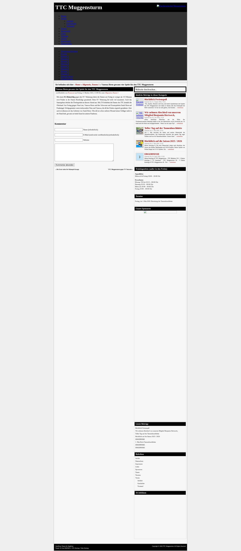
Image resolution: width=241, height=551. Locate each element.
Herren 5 (65, 66)
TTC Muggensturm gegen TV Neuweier (120, 169)
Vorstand (70, 26)
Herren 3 (65, 61)
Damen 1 (65, 74)
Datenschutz (66, 44)
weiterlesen (180, 107)
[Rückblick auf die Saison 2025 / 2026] (139, 143)
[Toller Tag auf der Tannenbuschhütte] (139, 130)
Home (63, 16)
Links (63, 33)
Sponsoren (65, 31)
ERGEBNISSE (151, 154)
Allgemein (86, 85)
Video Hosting (84, 548)
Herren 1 (65, 56)
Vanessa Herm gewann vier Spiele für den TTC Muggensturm (82, 89)
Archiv (64, 38)
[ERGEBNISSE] (139, 156)
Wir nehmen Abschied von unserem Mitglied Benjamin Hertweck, (162, 113)
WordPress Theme (60, 546)
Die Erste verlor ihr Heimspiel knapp (68, 169)
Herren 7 (65, 71)
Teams (64, 28)
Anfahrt (70, 21)
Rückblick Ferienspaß (155, 99)
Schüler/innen (67, 79)
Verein (64, 18)
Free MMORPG (66, 548)
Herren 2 (65, 59)
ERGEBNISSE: (140, 445)
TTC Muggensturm (78, 7)
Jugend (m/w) (67, 76)
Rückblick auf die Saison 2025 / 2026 (163, 141)
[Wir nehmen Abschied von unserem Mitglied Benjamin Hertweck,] (139, 115)
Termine (64, 36)
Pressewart (71, 93)
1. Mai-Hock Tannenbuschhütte (145, 442)
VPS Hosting (75, 548)
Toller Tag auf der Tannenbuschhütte (163, 128)
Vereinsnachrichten (69, 51)
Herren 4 (65, 64)
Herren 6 (65, 69)
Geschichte (71, 23)
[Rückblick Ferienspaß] (139, 102)
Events (64, 54)
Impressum (66, 41)
